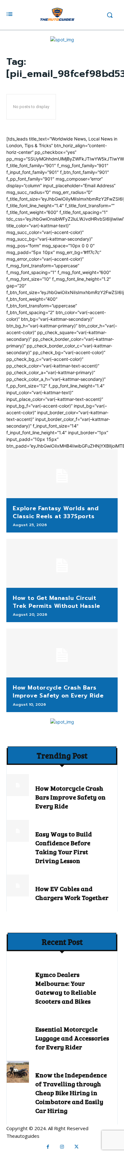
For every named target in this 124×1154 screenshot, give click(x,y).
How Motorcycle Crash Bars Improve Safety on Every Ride (58, 691)
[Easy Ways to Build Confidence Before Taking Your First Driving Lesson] (18, 831)
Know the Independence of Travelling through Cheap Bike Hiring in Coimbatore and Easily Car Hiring (71, 1092)
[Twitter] (76, 1146)
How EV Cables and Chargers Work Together (71, 893)
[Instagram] (62, 1146)
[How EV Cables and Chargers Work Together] (18, 886)
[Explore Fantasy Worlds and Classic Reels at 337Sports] (62, 473)
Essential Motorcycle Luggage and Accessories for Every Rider (72, 1038)
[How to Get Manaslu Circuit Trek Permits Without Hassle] (62, 563)
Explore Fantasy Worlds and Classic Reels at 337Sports (56, 512)
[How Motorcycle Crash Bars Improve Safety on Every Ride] (62, 653)
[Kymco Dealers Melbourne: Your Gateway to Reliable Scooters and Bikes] (18, 971)
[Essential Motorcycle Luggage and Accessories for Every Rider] (18, 1026)
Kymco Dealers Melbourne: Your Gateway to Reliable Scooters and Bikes (65, 988)
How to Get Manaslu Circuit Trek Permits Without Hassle (56, 602)
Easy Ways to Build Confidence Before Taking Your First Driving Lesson (63, 847)
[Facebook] (47, 1146)
